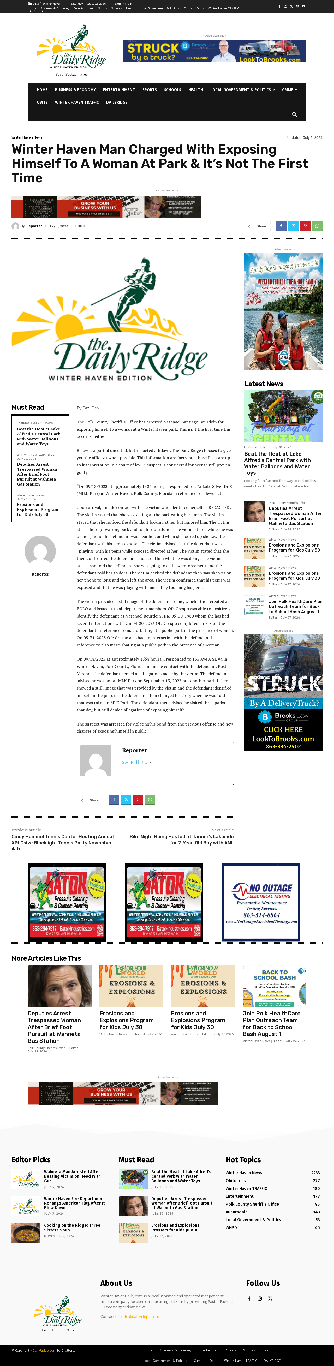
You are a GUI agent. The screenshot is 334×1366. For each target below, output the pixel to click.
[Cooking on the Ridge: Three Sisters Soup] (25, 1233)
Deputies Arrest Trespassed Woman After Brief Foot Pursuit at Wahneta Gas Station (37, 474)
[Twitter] (292, 7)
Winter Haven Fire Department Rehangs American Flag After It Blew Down (74, 1203)
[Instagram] (286, 7)
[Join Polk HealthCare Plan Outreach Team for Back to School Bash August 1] (254, 605)
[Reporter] (16, 226)
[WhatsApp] (317, 226)
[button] (294, 115)
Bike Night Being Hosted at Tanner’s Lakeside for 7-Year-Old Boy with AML (182, 840)
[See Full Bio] (150, 762)
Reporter (34, 226)
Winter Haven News (27, 137)
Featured (23, 423)
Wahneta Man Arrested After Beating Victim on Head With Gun (72, 1176)
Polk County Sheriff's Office (36, 455)
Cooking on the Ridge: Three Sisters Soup (72, 1227)
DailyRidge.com (44, 1350)
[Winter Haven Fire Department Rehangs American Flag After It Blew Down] (25, 1206)
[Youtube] (303, 7)
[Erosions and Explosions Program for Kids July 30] (254, 548)
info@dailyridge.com (140, 1316)
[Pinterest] (305, 226)
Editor (264, 447)
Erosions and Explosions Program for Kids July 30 (37, 509)
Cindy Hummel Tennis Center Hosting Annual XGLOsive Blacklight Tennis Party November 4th (62, 843)
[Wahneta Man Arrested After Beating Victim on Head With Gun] (25, 1179)
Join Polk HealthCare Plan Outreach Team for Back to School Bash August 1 (296, 606)
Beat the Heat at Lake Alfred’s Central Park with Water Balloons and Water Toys (38, 436)
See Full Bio (134, 762)
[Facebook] (280, 7)
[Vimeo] (297, 7)
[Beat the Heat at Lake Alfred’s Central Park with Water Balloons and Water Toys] (283, 416)
